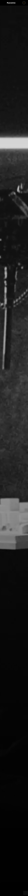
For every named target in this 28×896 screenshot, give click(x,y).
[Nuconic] (11, 3)
